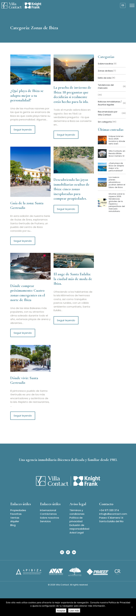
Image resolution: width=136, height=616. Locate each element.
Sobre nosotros (49, 517)
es (123, 5)
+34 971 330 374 (109, 510)
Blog (13, 525)
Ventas (14, 517)
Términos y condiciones (76, 512)
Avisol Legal (76, 532)
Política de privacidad (76, 519)
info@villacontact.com (113, 514)
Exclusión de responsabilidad (79, 527)
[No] (132, 607)
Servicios (45, 521)
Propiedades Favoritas (18, 512)
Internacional (48, 510)
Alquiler (14, 521)
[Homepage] (21, 5)
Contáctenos (48, 514)
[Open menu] (132, 5)
